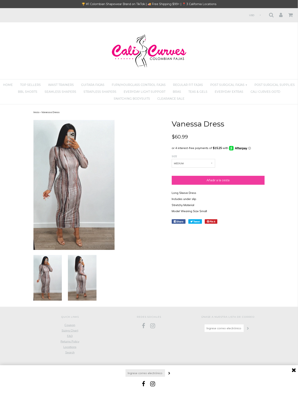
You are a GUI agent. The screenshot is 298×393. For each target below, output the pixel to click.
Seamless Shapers (60, 92)
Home (8, 85)
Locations (69, 347)
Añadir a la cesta (218, 180)
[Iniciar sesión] (278, 13)
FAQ (70, 336)
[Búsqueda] (268, 13)
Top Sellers (30, 85)
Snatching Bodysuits (132, 98)
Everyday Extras (229, 92)
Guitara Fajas (92, 85)
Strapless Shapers (100, 92)
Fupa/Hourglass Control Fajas (139, 85)
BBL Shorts (27, 92)
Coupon (69, 325)
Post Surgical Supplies (274, 85)
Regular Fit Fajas (188, 85)
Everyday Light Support (144, 92)
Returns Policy (70, 341)
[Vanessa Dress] (47, 277)
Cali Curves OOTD (265, 92)
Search (70, 352)
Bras (177, 92)
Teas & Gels (197, 92)
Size (174, 156)
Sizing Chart (70, 330)
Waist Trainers (61, 85)
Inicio (36, 112)
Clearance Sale (170, 98)
